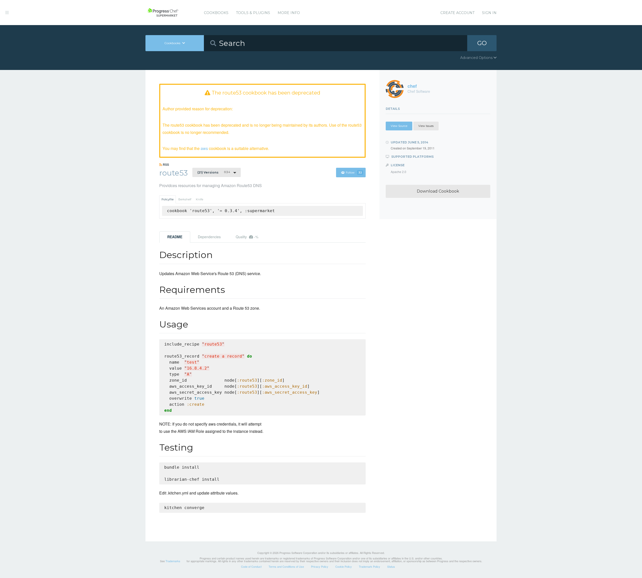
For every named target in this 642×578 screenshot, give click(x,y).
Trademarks (173, 561)
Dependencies (209, 236)
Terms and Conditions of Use (286, 566)
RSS (165, 164)
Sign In (489, 13)
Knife (199, 199)
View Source (399, 126)
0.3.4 (213, 172)
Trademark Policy (369, 566)
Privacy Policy (319, 566)
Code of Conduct (251, 566)
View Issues (426, 126)
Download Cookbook (438, 191)
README (174, 236)
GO (482, 43)
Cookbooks (216, 13)
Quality (247, 236)
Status (391, 566)
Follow (354, 172)
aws (204, 148)
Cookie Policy (343, 566)
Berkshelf (184, 199)
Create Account (457, 13)
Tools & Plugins (253, 13)
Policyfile (168, 199)
